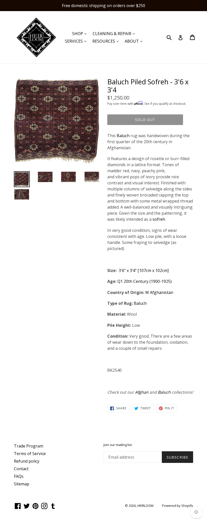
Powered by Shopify (177, 505)
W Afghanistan (159, 292)
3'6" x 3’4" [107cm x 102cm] (144, 270)
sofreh (158, 219)
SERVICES (77, 41)
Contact (21, 468)
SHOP (80, 33)
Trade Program (28, 446)
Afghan (141, 392)
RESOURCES (106, 41)
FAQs (18, 476)
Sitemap (21, 484)
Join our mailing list (118, 445)
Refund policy (26, 461)
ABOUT (135, 41)
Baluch (123, 135)
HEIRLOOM (145, 505)
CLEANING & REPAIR (115, 33)
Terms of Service (30, 453)
